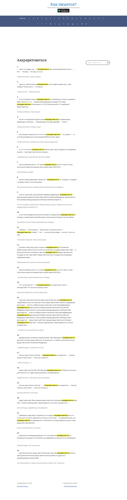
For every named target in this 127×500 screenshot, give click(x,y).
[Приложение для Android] (63, 10)
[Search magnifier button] (107, 62)
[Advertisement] (63, 45)
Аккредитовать (22, 486)
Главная (22, 18)
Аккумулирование (70, 486)
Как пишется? (63, 4)
